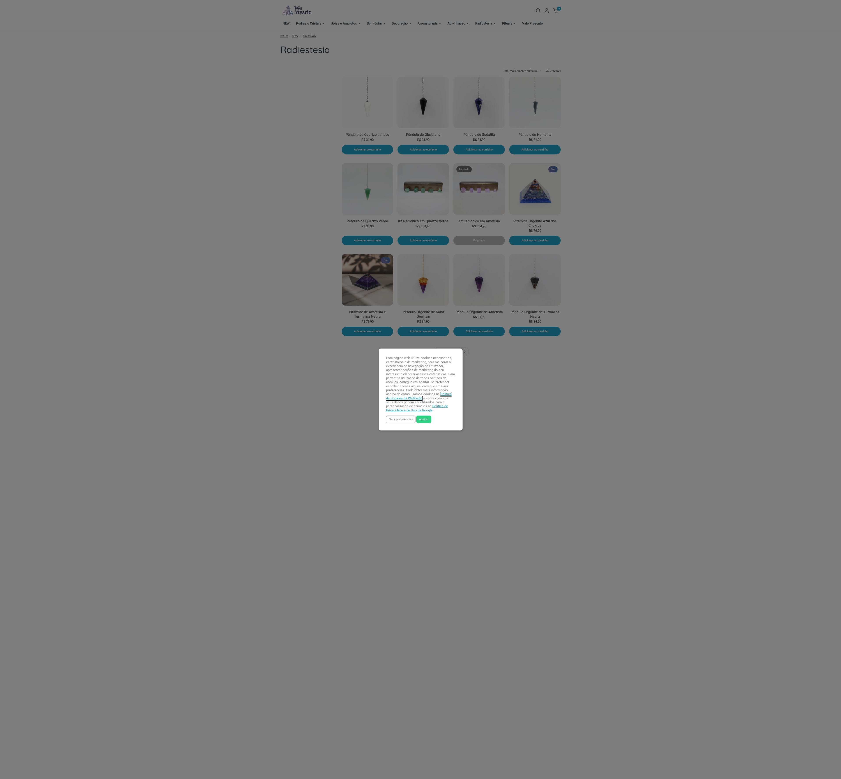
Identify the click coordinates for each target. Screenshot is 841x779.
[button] (400, 419)
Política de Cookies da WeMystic (419, 396)
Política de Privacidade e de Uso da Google (417, 408)
